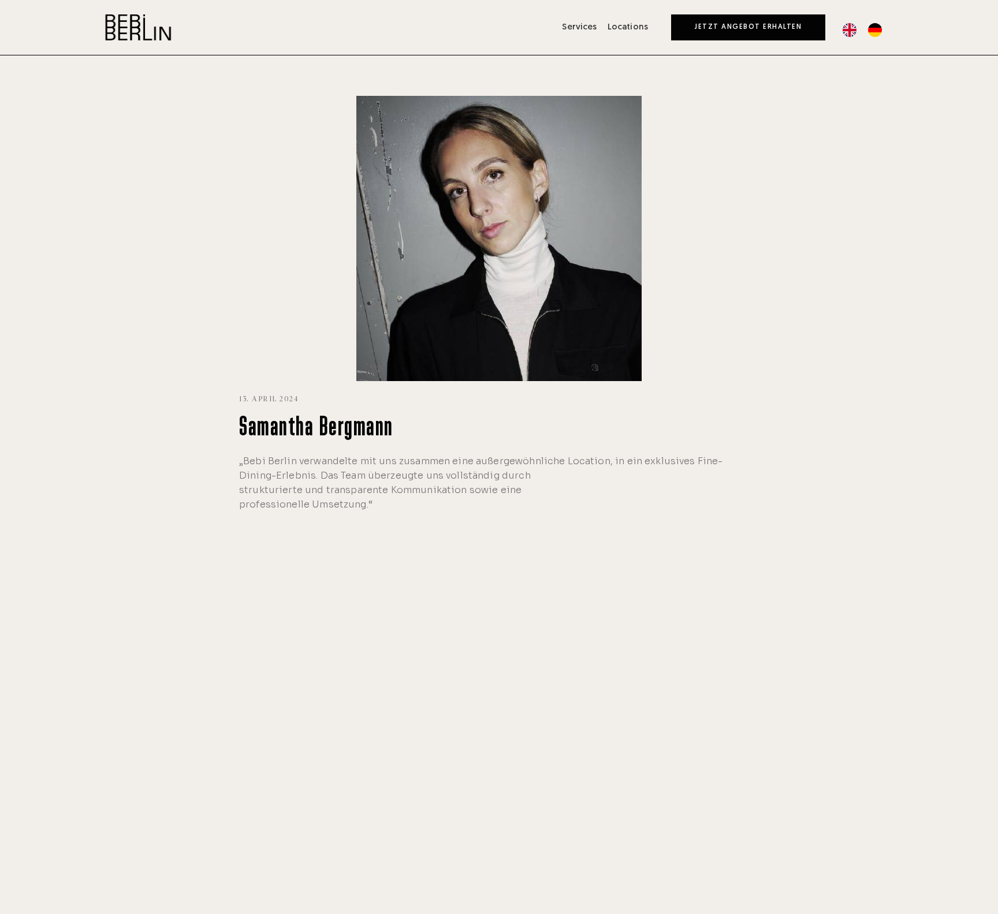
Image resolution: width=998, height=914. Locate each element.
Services (579, 27)
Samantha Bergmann (316, 428)
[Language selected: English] (868, 30)
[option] (877, 30)
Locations (628, 27)
